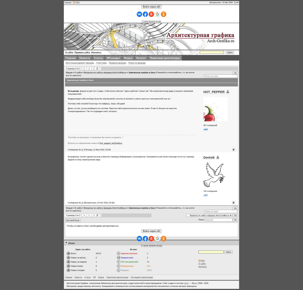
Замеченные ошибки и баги (142, 72)
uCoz (186, 283)
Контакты (202, 267)
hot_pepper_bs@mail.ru (111, 143)
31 (82, 150)
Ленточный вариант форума (80, 63)
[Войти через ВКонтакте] (139, 14)
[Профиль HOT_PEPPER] (227, 92)
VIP (94, 277)
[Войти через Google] (157, 14)
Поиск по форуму (137, 63)
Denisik (209, 157)
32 (82, 203)
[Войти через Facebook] (145, 14)
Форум (69, 72)
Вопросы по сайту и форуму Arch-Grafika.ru (105, 72)
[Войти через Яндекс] (151, 14)
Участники (101, 63)
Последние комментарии (142, 277)
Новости (78, 277)
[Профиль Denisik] (217, 157)
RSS (77, 2)
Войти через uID (151, 6)
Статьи (87, 277)
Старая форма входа (151, 21)
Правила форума (117, 63)
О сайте (78, 72)
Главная (67, 2)
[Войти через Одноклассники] (163, 14)
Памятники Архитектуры (117, 277)
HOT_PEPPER (214, 92)
